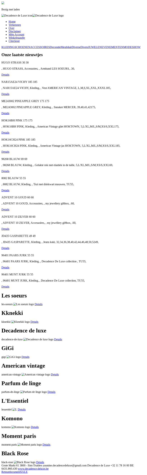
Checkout (14, 40)
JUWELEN (94, 47)
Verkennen (15, 24)
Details (5, 74)
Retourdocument (10, 471)
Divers (84, 47)
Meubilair (66, 47)
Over (11, 28)
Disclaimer (15, 31)
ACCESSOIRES (40, 47)
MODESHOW (132, 47)
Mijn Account (16, 34)
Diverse (76, 47)
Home (12, 21)
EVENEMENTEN (112, 47)
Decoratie (55, 47)
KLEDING (8, 47)
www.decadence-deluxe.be (33, 468)
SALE (24, 471)
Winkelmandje (17, 37)
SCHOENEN (22, 47)
